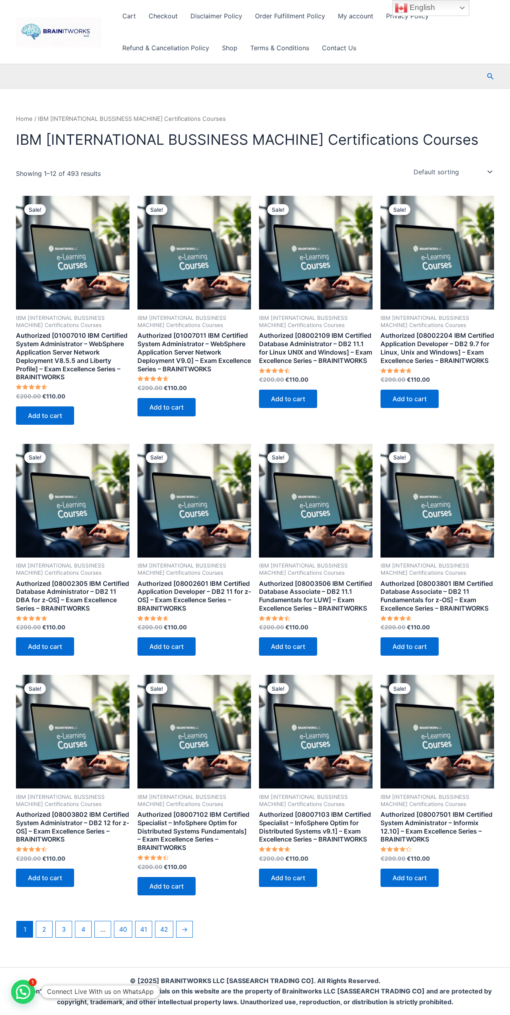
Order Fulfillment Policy (290, 16)
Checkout (163, 16)
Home (24, 118)
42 (164, 929)
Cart (129, 16)
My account (355, 16)
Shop (229, 48)
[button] (490, 76)
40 (123, 929)
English (421, 7)
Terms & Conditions (279, 48)
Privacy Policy (407, 16)
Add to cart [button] (45, 416)
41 (143, 929)
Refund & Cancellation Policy (165, 48)
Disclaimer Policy (216, 16)
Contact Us (339, 48)
